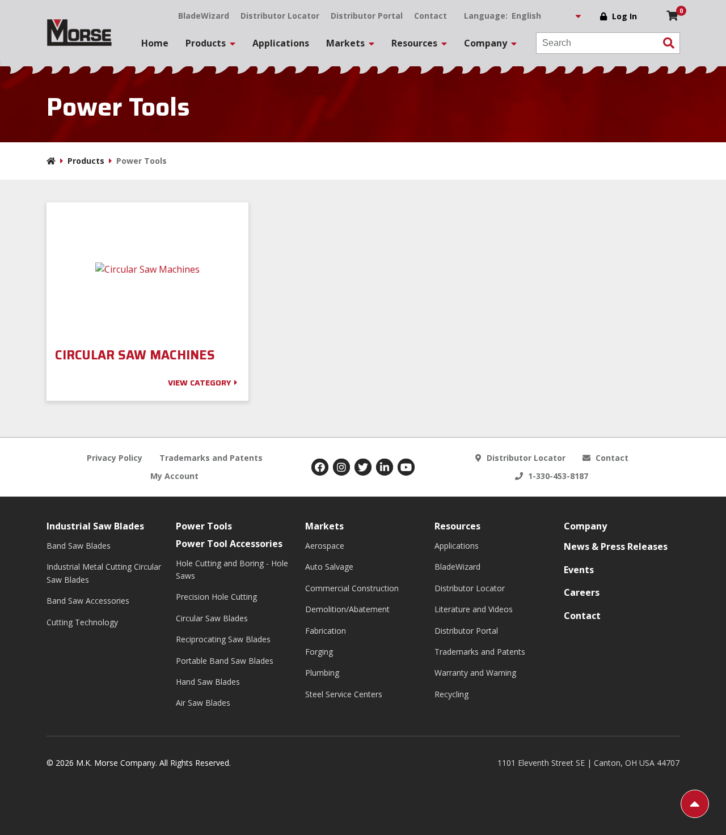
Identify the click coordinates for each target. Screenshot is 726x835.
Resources (457, 526)
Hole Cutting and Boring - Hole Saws (232, 569)
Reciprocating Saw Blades (223, 639)
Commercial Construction (352, 588)
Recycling (451, 694)
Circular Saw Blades (212, 618)
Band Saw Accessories (88, 600)
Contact (430, 15)
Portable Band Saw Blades (224, 660)
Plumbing (322, 672)
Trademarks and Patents (211, 457)
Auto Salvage (329, 566)
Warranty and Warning (475, 672)
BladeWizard (203, 15)
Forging (319, 651)
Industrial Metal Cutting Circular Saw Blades (104, 572)
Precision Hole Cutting (216, 596)
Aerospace (324, 545)
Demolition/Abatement (347, 609)
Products (85, 160)
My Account (174, 476)
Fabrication (325, 630)
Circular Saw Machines (136, 355)
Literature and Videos (473, 609)
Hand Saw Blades (208, 681)
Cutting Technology (82, 622)
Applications (280, 43)
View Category (199, 382)
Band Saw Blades (79, 545)
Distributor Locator (279, 15)
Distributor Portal (367, 15)
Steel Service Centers (343, 694)
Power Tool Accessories (229, 543)
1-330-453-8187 (557, 476)
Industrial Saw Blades (95, 526)
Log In (624, 16)
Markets (324, 526)
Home (154, 43)
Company (585, 526)
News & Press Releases (616, 546)
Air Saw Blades (203, 702)
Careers (582, 592)
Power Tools (204, 526)
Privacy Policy (114, 457)
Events (579, 569)
